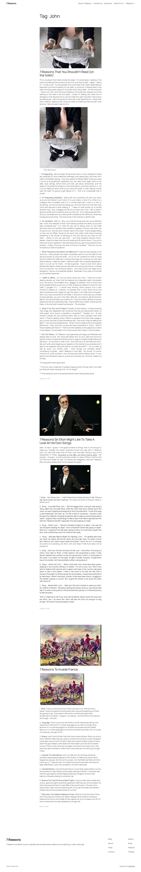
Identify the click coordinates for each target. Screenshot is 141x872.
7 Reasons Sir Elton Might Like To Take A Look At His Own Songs (67, 441)
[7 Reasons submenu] (134, 3)
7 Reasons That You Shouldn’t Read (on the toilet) (67, 73)
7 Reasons (11, 3)
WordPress (131, 866)
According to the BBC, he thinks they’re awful (77, 455)
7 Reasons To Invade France (59, 669)
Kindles (72, 282)
